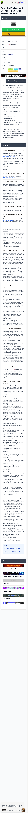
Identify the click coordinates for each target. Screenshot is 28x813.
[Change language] (19, 2)
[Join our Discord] (22, 2)
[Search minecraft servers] (13, 2)
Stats (9, 81)
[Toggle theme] (15, 2)
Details (3, 807)
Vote (23, 81)
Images (16, 81)
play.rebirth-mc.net (13, 41)
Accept (4, 810)
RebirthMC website (15, 209)
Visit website (11, 47)
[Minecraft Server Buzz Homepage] (2, 2)
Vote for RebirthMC (14, 30)
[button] (23, 810)
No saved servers (11, 810)
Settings (18, 810)
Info (4, 81)
